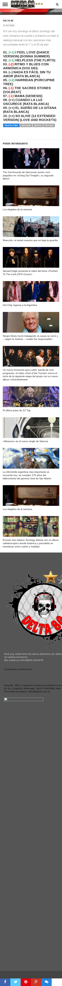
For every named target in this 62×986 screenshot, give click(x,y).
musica (37, 125)
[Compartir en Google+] (36, 982)
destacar (26, 125)
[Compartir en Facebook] (5, 982)
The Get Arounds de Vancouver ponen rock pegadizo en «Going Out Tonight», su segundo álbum (28, 175)
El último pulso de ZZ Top (16, 410)
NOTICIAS (49, 125)
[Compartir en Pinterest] (26, 982)
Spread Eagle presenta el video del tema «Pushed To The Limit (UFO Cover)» (30, 273)
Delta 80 (8, 20)
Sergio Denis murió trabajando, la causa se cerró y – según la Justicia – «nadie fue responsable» (30, 338)
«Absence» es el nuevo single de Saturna (25, 441)
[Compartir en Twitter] (15, 982)
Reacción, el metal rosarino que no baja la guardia (30, 240)
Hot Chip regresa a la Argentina (20, 305)
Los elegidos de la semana (17, 209)
